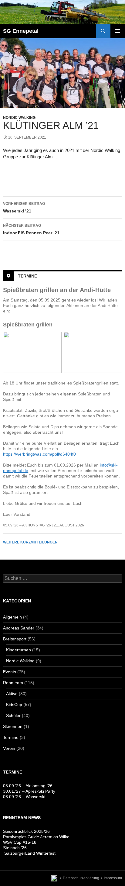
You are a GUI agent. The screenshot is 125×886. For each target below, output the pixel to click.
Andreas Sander (18, 628)
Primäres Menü (117, 31)
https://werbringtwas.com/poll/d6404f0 (39, 454)
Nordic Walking (19, 117)
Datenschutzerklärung (81, 878)
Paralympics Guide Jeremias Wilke (36, 836)
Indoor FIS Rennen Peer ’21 (31, 229)
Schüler (13, 715)
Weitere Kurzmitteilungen (32, 542)
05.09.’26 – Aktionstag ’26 (27, 525)
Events (9, 671)
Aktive (12, 693)
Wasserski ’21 (24, 207)
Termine (27, 275)
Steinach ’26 (15, 847)
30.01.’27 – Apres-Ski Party (29, 791)
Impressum (113, 878)
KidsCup (14, 704)
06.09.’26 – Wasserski (24, 796)
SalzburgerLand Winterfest (29, 853)
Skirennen (12, 726)
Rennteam (13, 682)
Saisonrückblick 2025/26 (26, 831)
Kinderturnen (18, 649)
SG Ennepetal (21, 31)
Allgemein (12, 617)
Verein (9, 748)
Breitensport (14, 638)
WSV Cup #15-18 (19, 842)
